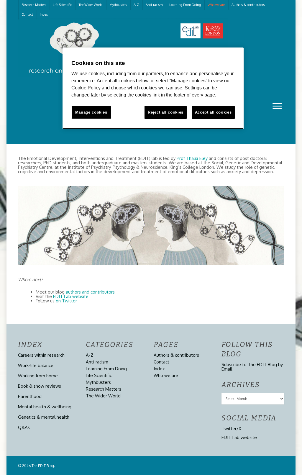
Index (44, 14)
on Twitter (66, 301)
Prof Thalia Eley (192, 158)
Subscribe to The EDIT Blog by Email (252, 367)
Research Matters (34, 5)
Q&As (24, 427)
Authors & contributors (248, 5)
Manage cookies (91, 112)
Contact (27, 14)
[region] (153, 88)
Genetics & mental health (43, 417)
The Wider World (91, 5)
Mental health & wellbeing (44, 407)
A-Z (136, 5)
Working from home (38, 376)
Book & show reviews (39, 386)
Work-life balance (35, 365)
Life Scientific (62, 5)
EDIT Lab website (70, 296)
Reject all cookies (165, 112)
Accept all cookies (213, 112)
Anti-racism (154, 5)
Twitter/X (231, 428)
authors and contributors (90, 292)
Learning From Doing (185, 5)
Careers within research (41, 355)
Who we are (216, 5)
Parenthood (30, 396)
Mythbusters (118, 5)
